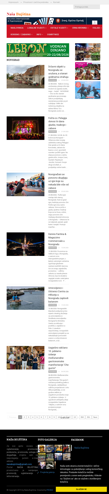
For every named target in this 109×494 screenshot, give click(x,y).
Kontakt (56, 2)
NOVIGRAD (13, 59)
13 (75, 417)
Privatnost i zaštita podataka (35, 2)
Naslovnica (17, 28)
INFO (39, 34)
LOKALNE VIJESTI (36, 28)
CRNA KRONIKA (79, 28)
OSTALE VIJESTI (58, 28)
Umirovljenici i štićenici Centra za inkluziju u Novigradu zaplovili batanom (58, 295)
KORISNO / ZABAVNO (21, 34)
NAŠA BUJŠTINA (17, 439)
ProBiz (50, 490)
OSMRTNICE (53, 34)
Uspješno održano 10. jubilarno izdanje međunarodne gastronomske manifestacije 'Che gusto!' (58, 358)
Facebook (77, 439)
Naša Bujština (81, 447)
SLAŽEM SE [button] (81, 489)
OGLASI (96, 28)
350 (82, 417)
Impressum (13, 2)
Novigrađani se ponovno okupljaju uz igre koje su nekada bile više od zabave (58, 181)
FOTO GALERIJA (47, 439)
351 (88, 417)
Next (95, 417)
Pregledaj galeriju (47, 472)
